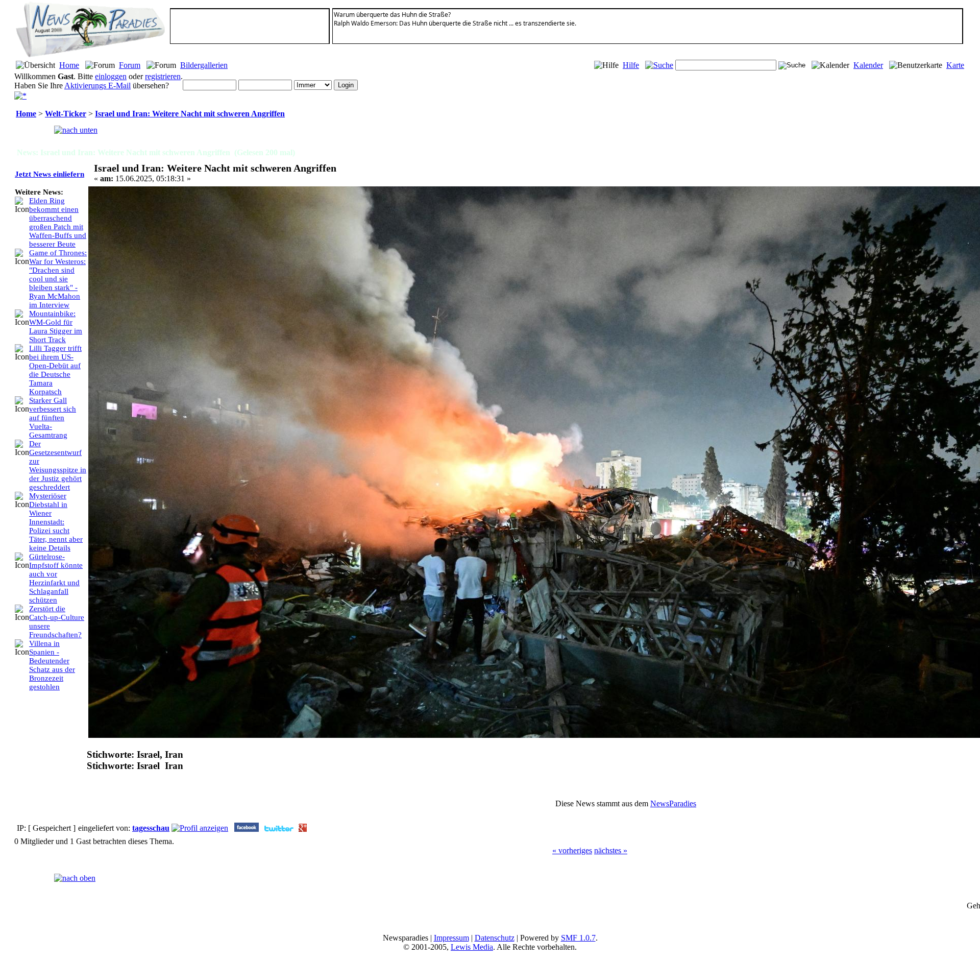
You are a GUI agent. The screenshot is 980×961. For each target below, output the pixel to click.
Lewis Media (472, 947)
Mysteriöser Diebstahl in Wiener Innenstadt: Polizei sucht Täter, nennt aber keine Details (56, 522)
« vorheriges (572, 850)
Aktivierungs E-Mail (97, 85)
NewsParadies (673, 803)
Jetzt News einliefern (49, 174)
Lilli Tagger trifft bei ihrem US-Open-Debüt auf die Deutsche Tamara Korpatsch (55, 370)
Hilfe (631, 65)
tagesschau (150, 828)
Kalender (868, 65)
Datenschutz (494, 937)
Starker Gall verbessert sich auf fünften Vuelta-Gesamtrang (52, 417)
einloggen (111, 76)
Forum (129, 65)
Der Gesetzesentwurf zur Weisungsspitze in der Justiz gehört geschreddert (57, 465)
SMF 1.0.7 (578, 937)
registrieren (163, 76)
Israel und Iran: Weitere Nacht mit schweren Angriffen (190, 113)
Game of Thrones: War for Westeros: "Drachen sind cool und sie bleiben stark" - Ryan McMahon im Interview (58, 279)
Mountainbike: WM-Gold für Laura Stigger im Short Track (55, 326)
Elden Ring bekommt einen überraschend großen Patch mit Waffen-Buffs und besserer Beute (57, 222)
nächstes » (610, 850)
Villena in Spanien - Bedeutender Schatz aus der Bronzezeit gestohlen (52, 665)
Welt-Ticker (65, 113)
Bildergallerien (204, 65)
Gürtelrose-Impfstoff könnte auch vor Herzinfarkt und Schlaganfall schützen (56, 578)
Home (69, 65)
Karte (955, 65)
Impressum (451, 937)
